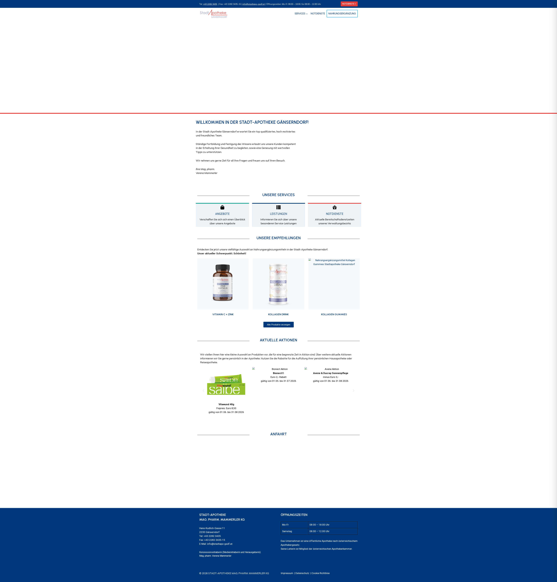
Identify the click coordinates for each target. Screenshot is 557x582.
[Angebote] (222, 207)
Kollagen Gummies (334, 314)
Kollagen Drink (278, 314)
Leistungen (278, 214)
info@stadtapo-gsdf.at (254, 4)
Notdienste (318, 13)
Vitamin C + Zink (223, 314)
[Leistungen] (278, 207)
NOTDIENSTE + (349, 4)
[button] (203, 391)
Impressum (287, 573)
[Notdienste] (334, 207)
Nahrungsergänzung (342, 13)
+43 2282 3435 (210, 4)
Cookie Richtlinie (321, 573)
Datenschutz (302, 573)
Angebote (222, 214)
